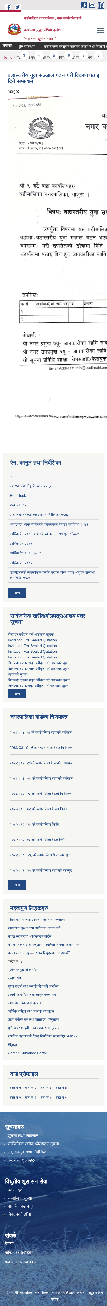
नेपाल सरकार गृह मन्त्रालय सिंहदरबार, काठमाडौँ (38, 953)
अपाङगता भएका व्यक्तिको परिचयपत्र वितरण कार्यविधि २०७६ (49, 524)
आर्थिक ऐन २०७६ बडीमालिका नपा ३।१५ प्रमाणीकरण (45, 534)
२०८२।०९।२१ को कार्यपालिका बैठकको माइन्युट (41, 870)
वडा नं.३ (46, 1088)
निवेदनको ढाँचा (19, 1214)
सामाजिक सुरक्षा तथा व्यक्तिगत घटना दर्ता (34, 928)
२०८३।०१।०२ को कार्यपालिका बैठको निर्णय (38, 809)
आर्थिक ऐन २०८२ (21, 563)
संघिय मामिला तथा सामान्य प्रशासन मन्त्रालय (36, 920)
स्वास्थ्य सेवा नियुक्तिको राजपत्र (30, 486)
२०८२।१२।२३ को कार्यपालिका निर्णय (34, 824)
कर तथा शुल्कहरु (21, 1160)
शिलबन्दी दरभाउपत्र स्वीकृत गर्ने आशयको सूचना (38, 686)
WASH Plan (19, 505)
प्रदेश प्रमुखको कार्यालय (23, 970)
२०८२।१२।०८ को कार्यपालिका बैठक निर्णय (38, 840)
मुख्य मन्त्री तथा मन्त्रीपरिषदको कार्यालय (33, 986)
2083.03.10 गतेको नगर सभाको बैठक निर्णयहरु (41, 748)
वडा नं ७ (46, 1097)
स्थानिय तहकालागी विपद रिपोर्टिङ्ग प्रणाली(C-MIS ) (42, 1036)
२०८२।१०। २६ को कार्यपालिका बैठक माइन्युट (40, 855)
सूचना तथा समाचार (23, 1135)
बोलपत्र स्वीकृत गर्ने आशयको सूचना (31, 634)
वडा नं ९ (61, 1097)
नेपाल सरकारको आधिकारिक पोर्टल (29, 936)
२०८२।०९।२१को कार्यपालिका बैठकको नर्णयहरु (41, 763)
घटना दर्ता (16, 1189)
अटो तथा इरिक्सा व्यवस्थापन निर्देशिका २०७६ (39, 515)
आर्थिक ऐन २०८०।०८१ (25, 553)
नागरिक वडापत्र (20, 1206)
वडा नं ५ (15, 1097)
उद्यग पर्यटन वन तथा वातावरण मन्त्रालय (33, 1019)
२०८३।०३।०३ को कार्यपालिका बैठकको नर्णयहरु (41, 778)
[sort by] (11, 476)
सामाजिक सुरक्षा (20, 1198)
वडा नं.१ (15, 1088)
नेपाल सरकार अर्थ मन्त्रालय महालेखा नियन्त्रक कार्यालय (44, 945)
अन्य (17, 593)
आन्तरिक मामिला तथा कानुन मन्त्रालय (32, 994)
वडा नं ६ (30, 1097)
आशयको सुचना (17, 674)
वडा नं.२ (30, 1088)
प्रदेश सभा (15, 978)
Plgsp (12, 1044)
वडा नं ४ (61, 1088)
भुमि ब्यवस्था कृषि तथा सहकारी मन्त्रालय (33, 1028)
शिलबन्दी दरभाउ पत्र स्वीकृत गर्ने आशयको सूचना (39, 663)
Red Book (18, 495)
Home (7, 57)
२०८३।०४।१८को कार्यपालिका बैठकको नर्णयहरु (41, 732)
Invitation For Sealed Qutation (32, 640)
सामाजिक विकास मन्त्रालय (25, 1003)
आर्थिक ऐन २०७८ (21, 543)
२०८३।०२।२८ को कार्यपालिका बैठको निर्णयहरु (40, 794)
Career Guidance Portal (27, 1053)
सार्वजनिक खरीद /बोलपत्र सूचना (33, 1143)
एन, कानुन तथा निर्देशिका (28, 1152)
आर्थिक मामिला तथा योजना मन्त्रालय (31, 1011)
